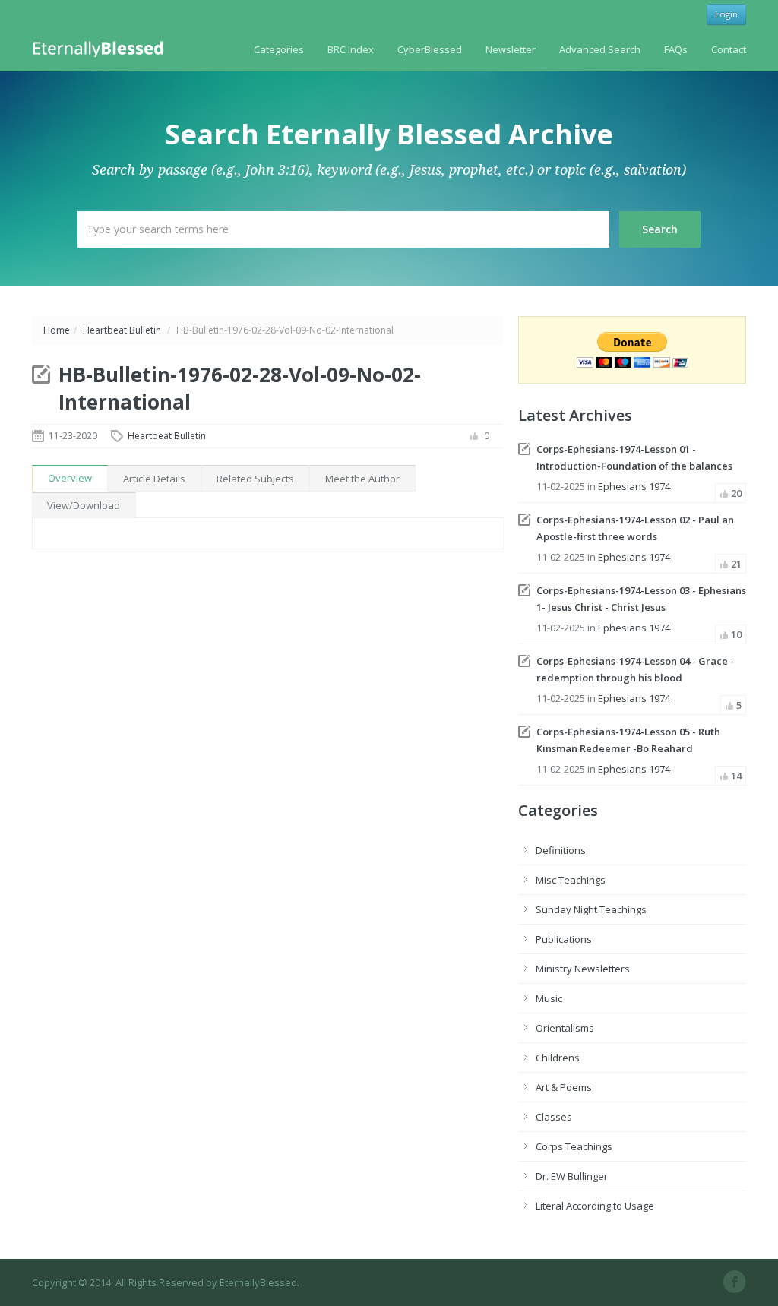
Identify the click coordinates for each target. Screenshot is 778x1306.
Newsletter (510, 49)
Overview (70, 478)
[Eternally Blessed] (101, 48)
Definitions (561, 850)
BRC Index (350, 49)
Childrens (558, 1057)
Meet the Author (362, 478)
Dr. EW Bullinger (572, 1176)
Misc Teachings (571, 880)
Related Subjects (255, 478)
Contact (728, 49)
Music (549, 998)
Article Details (154, 478)
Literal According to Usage (595, 1206)
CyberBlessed (429, 49)
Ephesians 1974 (634, 486)
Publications (564, 939)
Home (56, 330)
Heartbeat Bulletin (122, 330)
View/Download (83, 505)
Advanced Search (599, 49)
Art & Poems (564, 1087)
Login (726, 14)
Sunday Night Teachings (591, 909)
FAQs (676, 49)
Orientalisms (565, 1028)
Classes (554, 1117)
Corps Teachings (574, 1146)
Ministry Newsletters (583, 969)
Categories (279, 49)
